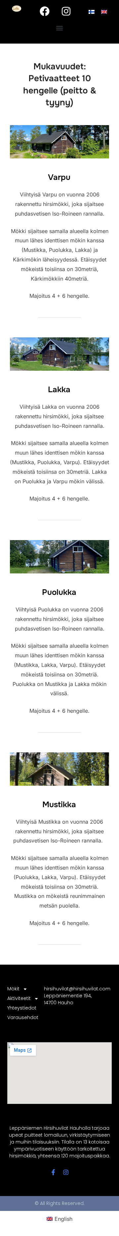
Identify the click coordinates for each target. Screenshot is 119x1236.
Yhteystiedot (21, 1008)
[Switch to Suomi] (91, 11)
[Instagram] (66, 11)
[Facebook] (45, 11)
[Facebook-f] (53, 1172)
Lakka (59, 390)
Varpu (59, 177)
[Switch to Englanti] (104, 11)
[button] (59, 28)
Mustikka (59, 804)
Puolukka (59, 592)
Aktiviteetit (19, 998)
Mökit (13, 988)
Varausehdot (21, 1017)
